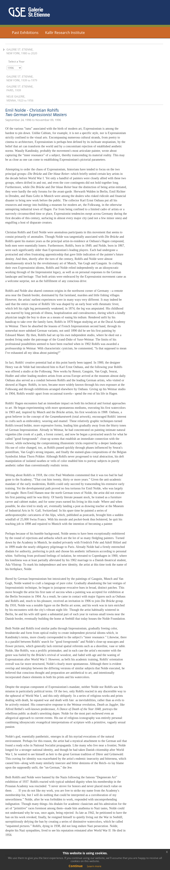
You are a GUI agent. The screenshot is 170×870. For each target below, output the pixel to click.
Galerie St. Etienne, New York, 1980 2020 (21, 51)
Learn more (94, 866)
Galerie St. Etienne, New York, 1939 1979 (21, 78)
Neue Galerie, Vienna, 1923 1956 (19, 98)
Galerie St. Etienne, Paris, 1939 (19, 88)
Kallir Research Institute (65, 32)
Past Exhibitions (25, 32)
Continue (76, 866)
